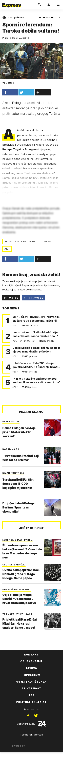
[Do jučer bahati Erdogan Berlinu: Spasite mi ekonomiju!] (52, 507)
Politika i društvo (23, 341)
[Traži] (39, 4)
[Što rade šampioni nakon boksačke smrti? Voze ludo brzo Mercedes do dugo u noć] (52, 547)
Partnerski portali (31, 734)
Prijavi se (11, 297)
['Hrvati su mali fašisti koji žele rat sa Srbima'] (52, 455)
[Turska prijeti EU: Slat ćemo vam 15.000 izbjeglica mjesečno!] (52, 479)
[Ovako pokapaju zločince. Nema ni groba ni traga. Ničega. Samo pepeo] (52, 572)
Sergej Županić (19, 37)
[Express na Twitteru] (36, 715)
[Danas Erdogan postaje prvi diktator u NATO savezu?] (52, 427)
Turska (46, 241)
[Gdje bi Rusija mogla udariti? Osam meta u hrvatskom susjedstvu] (52, 597)
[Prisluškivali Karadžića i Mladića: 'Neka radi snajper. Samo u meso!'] (52, 621)
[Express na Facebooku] (28, 715)
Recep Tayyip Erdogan (20, 241)
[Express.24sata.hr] (11, 2)
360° (15, 325)
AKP (7, 249)
